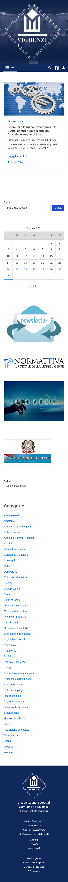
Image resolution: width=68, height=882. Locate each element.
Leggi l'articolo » (18, 156)
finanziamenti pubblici (16, 605)
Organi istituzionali (14, 639)
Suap (7, 724)
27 (34, 269)
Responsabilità (12, 696)
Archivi (7, 481)
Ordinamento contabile (16, 628)
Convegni (9, 560)
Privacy (8, 667)
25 (16, 269)
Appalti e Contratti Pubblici (19, 538)
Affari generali (12, 515)
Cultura (8, 566)
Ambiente (9, 521)
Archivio (8, 543)
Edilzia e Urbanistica (15, 577)
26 (25, 269)
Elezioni (8, 583)
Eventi (7, 594)
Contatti (34, 840)
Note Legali (34, 848)
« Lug (33, 286)
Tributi (7, 741)
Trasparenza (11, 735)
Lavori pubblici (12, 622)
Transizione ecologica (16, 729)
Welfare (8, 752)
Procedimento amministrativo (20, 673)
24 (8, 269)
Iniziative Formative (15, 617)
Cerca (7, 202)
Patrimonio (10, 650)
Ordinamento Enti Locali (17, 633)
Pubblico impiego (14, 690)
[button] (49, 68)
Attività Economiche (15, 549)
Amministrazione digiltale (18, 526)
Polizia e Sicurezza (15, 662)
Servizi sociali (12, 712)
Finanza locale (15, 121)
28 (42, 269)
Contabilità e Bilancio (16, 554)
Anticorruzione (12, 532)
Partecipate (10, 645)
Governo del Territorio (16, 611)
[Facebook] (56, 68)
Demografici (11, 571)
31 (8, 276)
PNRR (7, 656)
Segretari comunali (14, 701)
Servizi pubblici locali (16, 707)
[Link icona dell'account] (63, 67)
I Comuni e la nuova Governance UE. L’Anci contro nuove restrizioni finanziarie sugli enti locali (32, 131)
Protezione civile (13, 684)
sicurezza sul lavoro (15, 718)
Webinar (8, 746)
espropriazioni (12, 588)
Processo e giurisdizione (18, 679)
